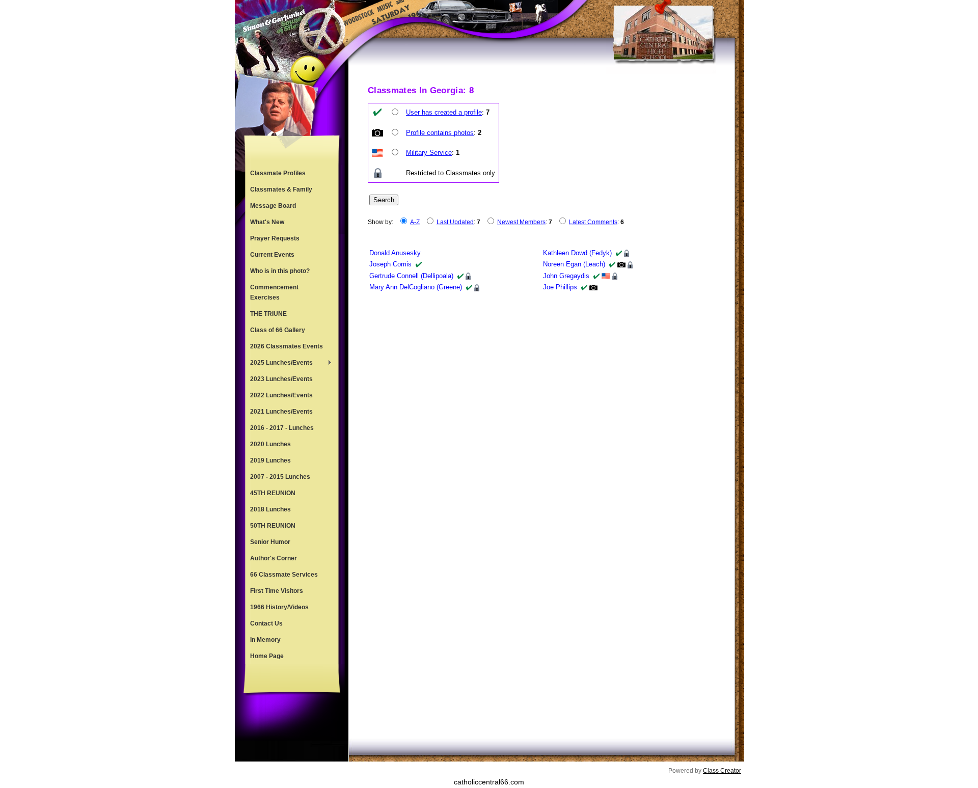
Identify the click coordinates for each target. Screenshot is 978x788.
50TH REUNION (272, 525)
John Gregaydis (566, 276)
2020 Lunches (270, 444)
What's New (267, 222)
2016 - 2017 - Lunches (282, 427)
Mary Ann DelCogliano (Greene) (415, 287)
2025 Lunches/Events (279, 363)
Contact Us (266, 623)
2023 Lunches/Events (281, 379)
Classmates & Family (281, 189)
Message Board (273, 205)
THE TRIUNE (268, 313)
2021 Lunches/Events (281, 411)
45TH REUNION (272, 493)
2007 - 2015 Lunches (280, 476)
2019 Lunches (270, 460)
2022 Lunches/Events (281, 395)
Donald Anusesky (395, 253)
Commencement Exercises (274, 292)
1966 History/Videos (279, 607)
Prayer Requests (275, 238)
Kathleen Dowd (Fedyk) (577, 253)
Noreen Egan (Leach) (574, 264)
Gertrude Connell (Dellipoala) (411, 276)
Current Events (272, 254)
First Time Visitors (276, 590)
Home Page (267, 656)
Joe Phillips (560, 287)
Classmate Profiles (278, 173)
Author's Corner (273, 558)
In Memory (265, 639)
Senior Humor (270, 542)
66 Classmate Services (284, 574)
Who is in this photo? (280, 271)
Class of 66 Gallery (277, 330)
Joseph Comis (390, 264)
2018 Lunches (270, 509)
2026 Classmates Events (286, 346)
